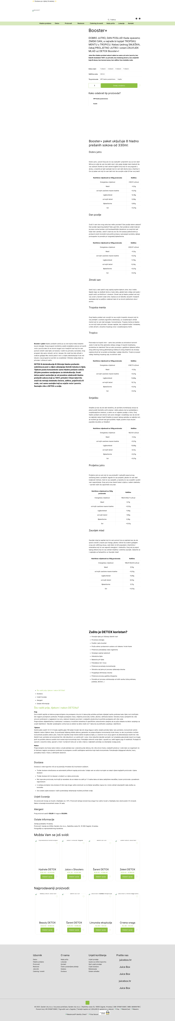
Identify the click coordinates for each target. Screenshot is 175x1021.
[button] (115, 98)
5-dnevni (118, 69)
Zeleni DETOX (127, 869)
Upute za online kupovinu (97, 962)
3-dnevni (110, 69)
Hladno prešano (38, 962)
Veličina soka (93, 74)
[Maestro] (135, 1009)
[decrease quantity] (90, 85)
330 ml (102, 74)
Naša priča (64, 959)
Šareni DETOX (101, 869)
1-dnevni (102, 69)
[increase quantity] (98, 85)
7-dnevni (126, 69)
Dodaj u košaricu (119, 85)
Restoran (36, 966)
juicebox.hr (125, 959)
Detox (35, 959)
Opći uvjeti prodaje (95, 964)
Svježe (120, 79)
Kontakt (63, 964)
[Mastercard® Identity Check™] (76, 1014)
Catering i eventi (38, 971)
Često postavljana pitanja (69, 966)
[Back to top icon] (87, 1003)
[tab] (51, 690)
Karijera (63, 969)
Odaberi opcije (47, 877)
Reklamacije (93, 969)
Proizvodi (36, 964)
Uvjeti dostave (94, 966)
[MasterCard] (125, 1009)
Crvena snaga (127, 922)
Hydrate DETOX (47, 869)
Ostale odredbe (94, 971)
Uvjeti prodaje (93, 959)
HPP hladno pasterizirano (107, 79)
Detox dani (92, 69)
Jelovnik (36, 969)
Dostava (64, 971)
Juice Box (124, 966)
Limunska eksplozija (101, 922)
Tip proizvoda (93, 79)
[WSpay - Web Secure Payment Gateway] (104, 1014)
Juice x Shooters (74, 869)
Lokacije (64, 962)
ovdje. (59, 386)
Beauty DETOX (47, 922)
